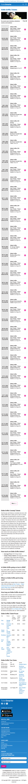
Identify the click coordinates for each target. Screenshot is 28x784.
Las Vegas (2, 648)
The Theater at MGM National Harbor (9, 642)
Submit (4, 766)
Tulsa (2, 624)
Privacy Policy (4, 744)
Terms (2, 742)
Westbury (3, 635)
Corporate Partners (5, 730)
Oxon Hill (2, 640)
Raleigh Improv (8, 621)
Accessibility (4, 746)
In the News (3, 735)
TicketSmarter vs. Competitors (8, 732)
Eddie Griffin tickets (6, 587)
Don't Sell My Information (6, 745)
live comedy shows (17, 609)
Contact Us (3, 721)
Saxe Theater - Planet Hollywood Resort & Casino (9, 652)
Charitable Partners (5, 731)
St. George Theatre (8, 632)
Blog (2, 737)
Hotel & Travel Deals (5, 734)
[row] (14, 29)
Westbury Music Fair (9, 636)
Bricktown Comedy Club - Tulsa (9, 626)
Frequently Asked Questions (7, 723)
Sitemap (3, 748)
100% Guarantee (5, 724)
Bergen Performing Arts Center (22, 679)
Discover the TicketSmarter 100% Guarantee (14, 1)
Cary (2, 620)
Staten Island (2, 631)
